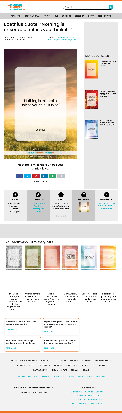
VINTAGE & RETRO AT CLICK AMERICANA (87, 392)
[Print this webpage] (61, 176)
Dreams (75, 370)
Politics (74, 360)
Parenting (71, 365)
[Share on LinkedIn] (44, 176)
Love (56, 16)
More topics (104, 16)
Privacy (45, 376)
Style (32, 365)
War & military (103, 360)
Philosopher (109, 206)
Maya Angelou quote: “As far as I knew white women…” (70, 298)
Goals (85, 370)
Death (102, 365)
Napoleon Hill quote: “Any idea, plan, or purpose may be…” (108, 298)
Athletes (58, 365)
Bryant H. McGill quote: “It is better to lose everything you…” (108, 123)
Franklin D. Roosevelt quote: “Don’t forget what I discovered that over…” (108, 94)
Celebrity (80, 16)
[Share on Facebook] (19, 176)
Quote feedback (76, 376)
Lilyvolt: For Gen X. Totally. (87, 396)
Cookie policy (59, 376)
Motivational (32, 16)
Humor (44, 360)
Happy (91, 16)
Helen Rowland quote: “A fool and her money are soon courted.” (60, 341)
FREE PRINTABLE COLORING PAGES (88, 400)
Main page (16, 16)
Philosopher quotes (66, 40)
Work (63, 360)
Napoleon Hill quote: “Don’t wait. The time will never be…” (21, 323)
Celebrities (44, 365)
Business (66, 16)
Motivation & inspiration (24, 360)
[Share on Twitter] (27, 176)
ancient (102, 203)
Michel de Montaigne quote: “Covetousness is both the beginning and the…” (14, 302)
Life (94, 365)
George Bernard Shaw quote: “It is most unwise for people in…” (33, 298)
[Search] (111, 7)
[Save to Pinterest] (36, 176)
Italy (100, 206)
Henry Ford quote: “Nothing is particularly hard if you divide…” (21, 341)
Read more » (11, 329)
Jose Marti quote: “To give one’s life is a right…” (108, 63)
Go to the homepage (96, 376)
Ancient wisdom (68, 37)
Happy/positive (41, 370)
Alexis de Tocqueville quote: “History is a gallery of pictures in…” (51, 299)
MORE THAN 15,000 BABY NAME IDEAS (87, 403)
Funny (46, 16)
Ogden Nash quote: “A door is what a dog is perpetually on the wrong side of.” (61, 324)
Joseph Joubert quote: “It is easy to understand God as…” (89, 298)
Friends (84, 365)
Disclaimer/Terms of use (28, 376)
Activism (87, 360)
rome (110, 208)
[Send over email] (52, 176)
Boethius (52, 40)
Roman (104, 208)
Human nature (59, 370)
